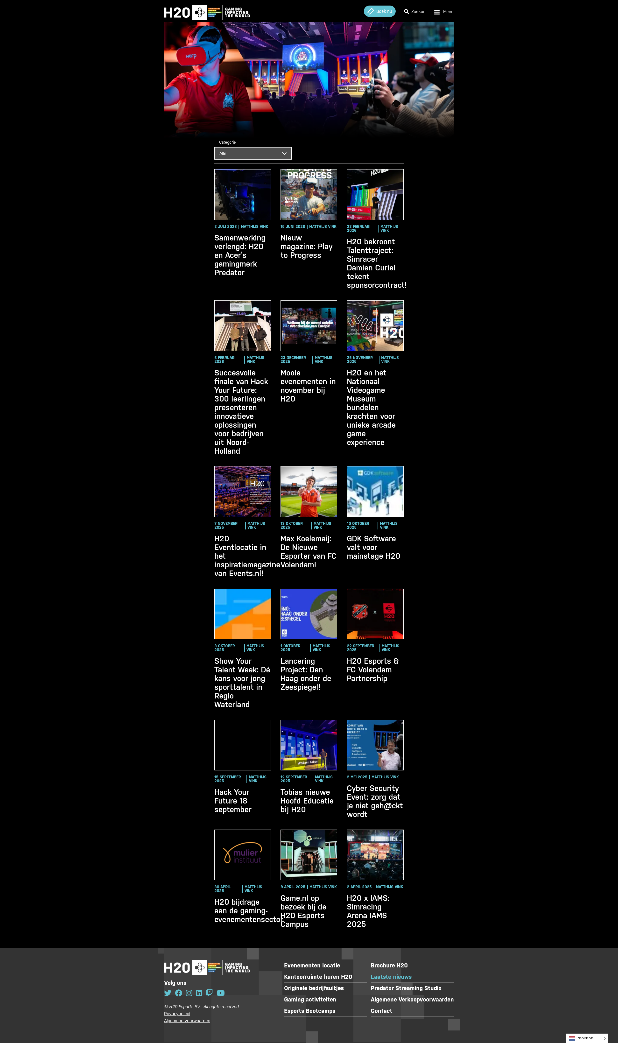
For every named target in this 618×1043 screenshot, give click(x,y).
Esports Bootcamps (309, 1011)
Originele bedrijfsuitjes (314, 988)
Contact (381, 1011)
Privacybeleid (177, 1013)
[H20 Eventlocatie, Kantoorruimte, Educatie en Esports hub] (207, 11)
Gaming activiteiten (310, 999)
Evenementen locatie (312, 965)
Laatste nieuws (391, 976)
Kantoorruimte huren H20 (318, 976)
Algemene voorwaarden (187, 1020)
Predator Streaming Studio (406, 988)
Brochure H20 (389, 965)
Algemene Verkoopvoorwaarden (412, 999)
